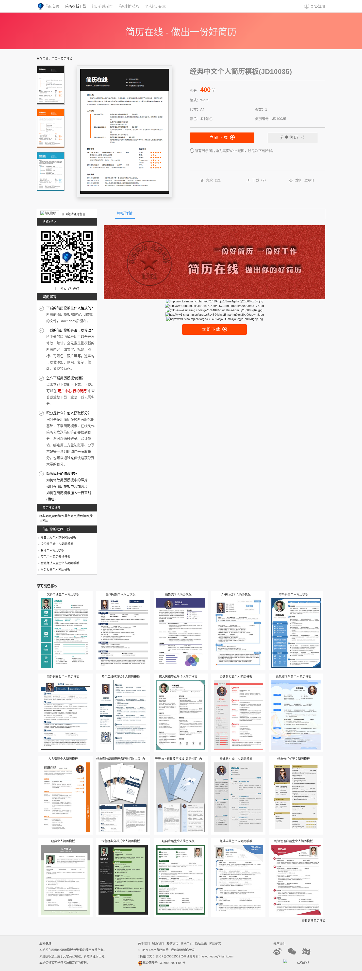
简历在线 (163, 950)
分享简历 (290, 137)
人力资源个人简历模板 (63, 759)
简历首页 (52, 6)
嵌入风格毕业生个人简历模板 (178, 676)
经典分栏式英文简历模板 (293, 759)
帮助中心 (187, 943)
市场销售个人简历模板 (293, 594)
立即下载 (220, 137)
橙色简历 (83, 516)
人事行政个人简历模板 (236, 594)
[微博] (280, 954)
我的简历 (80, 391)
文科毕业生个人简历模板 (63, 594)
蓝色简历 (58, 516)
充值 (73, 458)
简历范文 (215, 943)
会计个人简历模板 (52, 550)
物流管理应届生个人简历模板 (293, 841)
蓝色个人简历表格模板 (55, 557)
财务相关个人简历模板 (55, 569)
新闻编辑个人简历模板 (120, 594)
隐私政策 (201, 943)
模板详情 (125, 213)
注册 (321, 6)
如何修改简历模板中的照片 (67, 480)
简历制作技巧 (128, 6)
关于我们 (144, 943)
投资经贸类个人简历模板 (57, 544)
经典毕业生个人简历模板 (236, 841)
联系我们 (158, 943)
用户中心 (65, 391)
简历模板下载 (75, 6)
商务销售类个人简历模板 (63, 676)
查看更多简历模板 (313, 920)
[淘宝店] (308, 954)
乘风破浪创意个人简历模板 (293, 676)
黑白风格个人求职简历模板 (58, 537)
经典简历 (45, 516)
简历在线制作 (102, 6)
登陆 (313, 6)
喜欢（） (215, 180)
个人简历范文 (155, 6)
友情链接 (172, 943)
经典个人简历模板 (63, 841)
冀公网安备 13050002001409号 (164, 963)
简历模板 (66, 59)
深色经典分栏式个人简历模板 (120, 841)
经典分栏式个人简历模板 (236, 676)
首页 (54, 59)
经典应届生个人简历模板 (178, 841)
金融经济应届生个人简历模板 (60, 563)
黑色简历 (70, 516)
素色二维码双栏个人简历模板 (120, 676)
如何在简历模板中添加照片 (67, 486)
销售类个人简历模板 (178, 594)
